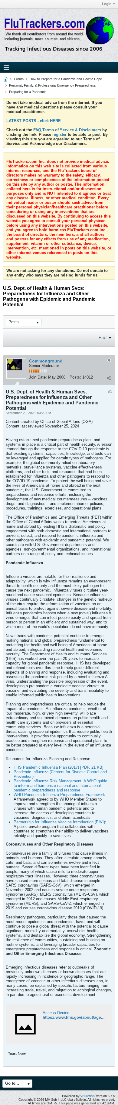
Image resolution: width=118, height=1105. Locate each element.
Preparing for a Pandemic (27, 92)
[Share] (109, 378)
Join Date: (38, 377)
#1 (110, 391)
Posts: (75, 377)
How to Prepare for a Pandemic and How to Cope (66, 79)
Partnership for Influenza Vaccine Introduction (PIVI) (59, 822)
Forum (19, 79)
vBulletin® (87, 1096)
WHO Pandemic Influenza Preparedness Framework (59, 794)
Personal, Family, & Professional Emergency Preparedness (52, 85)
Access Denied (56, 1013)
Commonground (46, 361)
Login (106, 4)
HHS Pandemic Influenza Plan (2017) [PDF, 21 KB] (58, 767)
